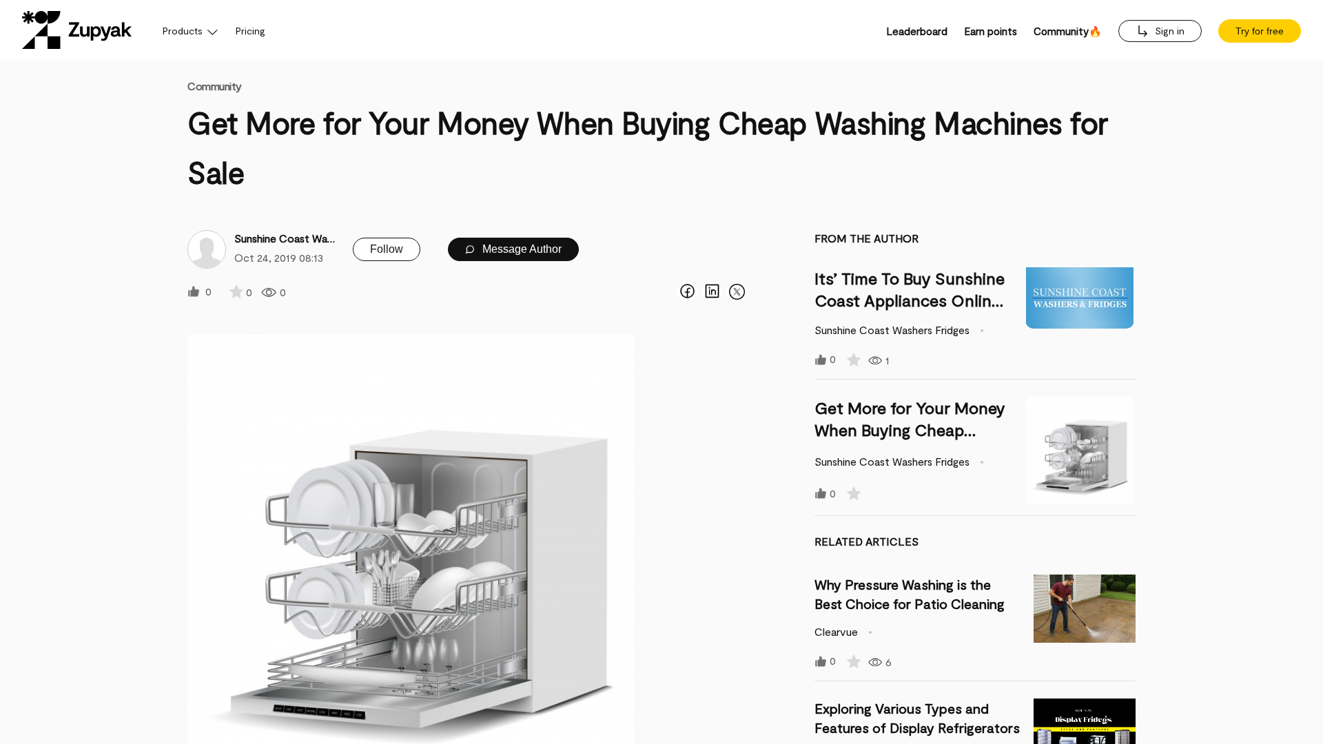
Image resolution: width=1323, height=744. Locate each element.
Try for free (1259, 31)
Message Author (521, 249)
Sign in (1168, 31)
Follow (386, 249)
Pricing (250, 31)
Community (214, 85)
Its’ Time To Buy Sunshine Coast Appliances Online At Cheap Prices (909, 300)
